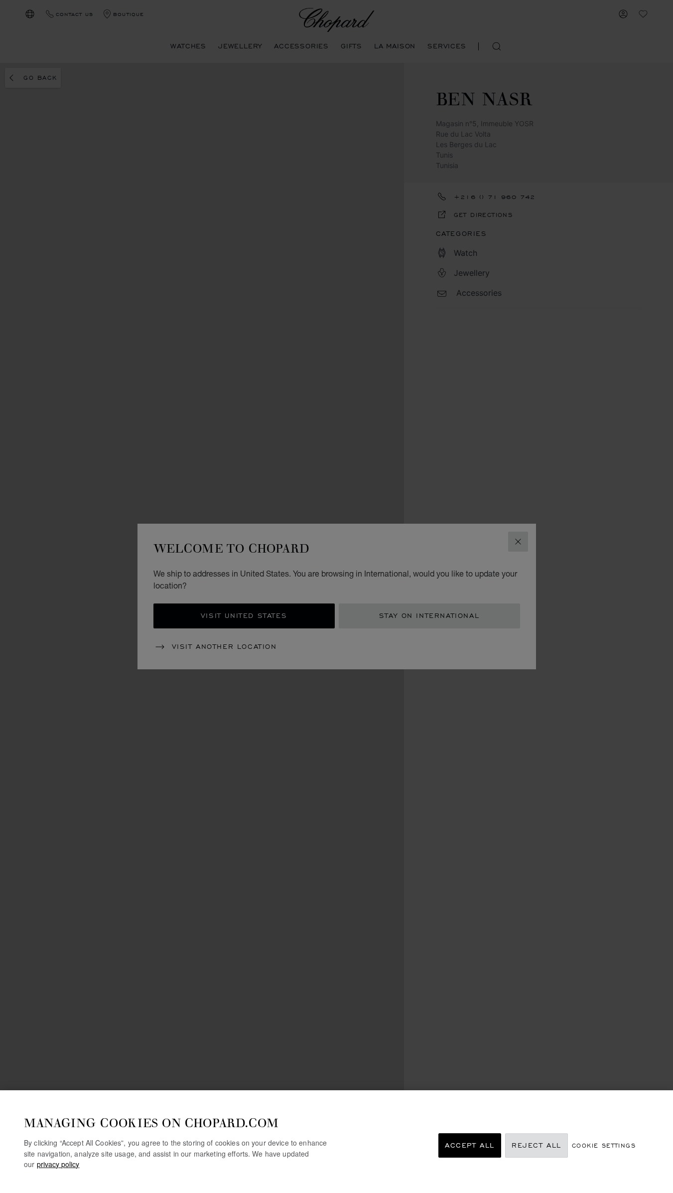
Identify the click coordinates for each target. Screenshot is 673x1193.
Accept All (470, 1145)
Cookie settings (604, 1145)
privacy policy (58, 1164)
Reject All (536, 1145)
